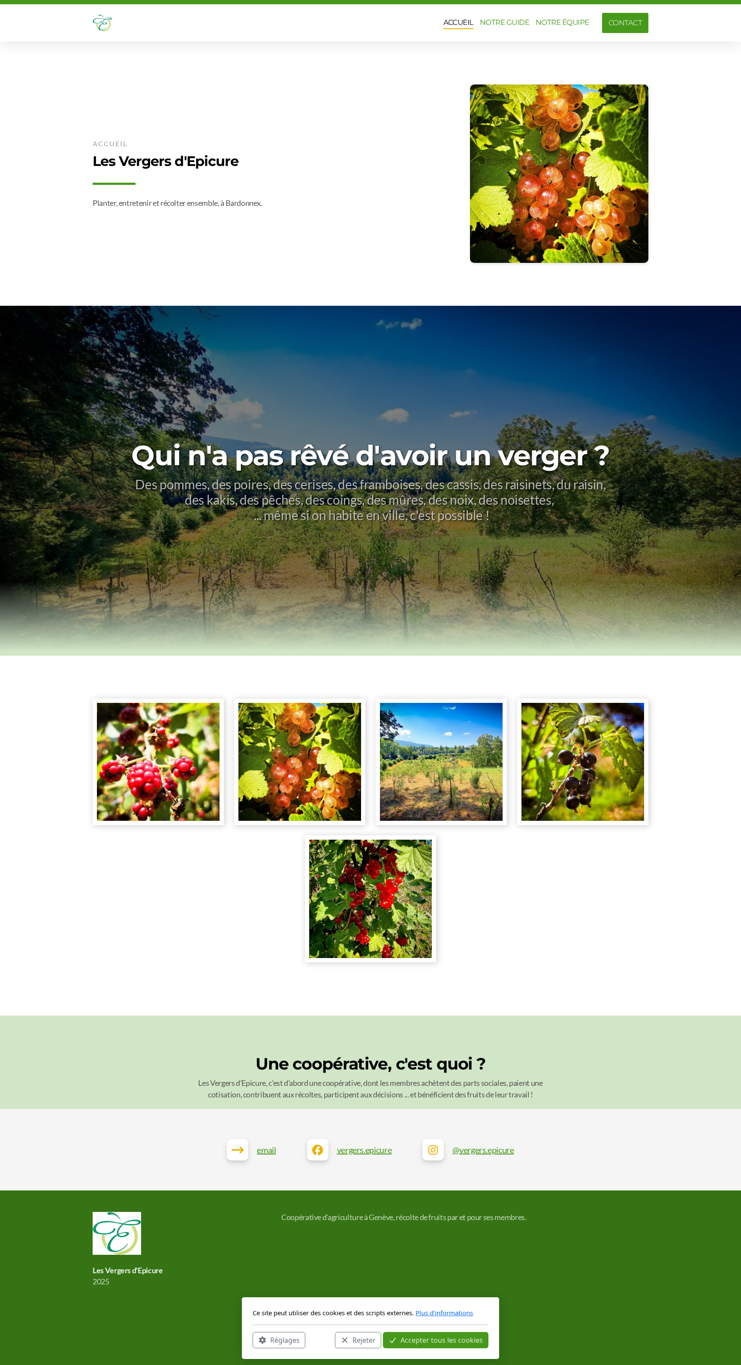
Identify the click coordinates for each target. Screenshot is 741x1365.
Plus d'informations (444, 1312)
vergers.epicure (364, 1150)
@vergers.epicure (483, 1150)
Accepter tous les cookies (442, 1339)
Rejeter (364, 1339)
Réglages (285, 1339)
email (266, 1150)
